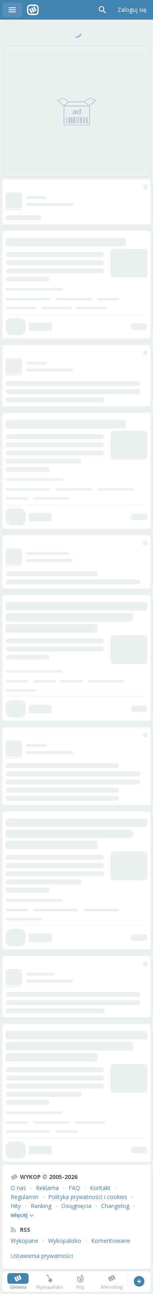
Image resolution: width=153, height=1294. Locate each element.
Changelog (115, 1206)
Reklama (47, 1188)
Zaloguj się (132, 10)
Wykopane (24, 1240)
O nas (18, 1188)
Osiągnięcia (76, 1206)
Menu (12, 9)
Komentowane (110, 1240)
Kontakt (100, 1188)
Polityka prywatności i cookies (87, 1197)
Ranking (41, 1206)
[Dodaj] (139, 1281)
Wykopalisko (64, 1240)
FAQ (74, 1188)
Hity (16, 1206)
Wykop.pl (33, 10)
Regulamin (24, 1197)
